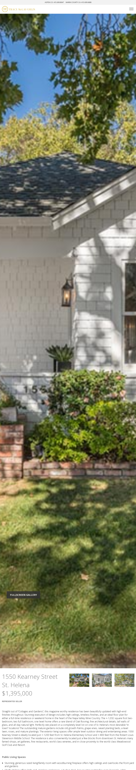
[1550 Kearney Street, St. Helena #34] (79, 680)
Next (116, 341)
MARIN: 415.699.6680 (78, 2)
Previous (20, 341)
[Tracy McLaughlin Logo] (18, 9)
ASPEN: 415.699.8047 (54, 2)
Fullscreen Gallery (23, 594)
